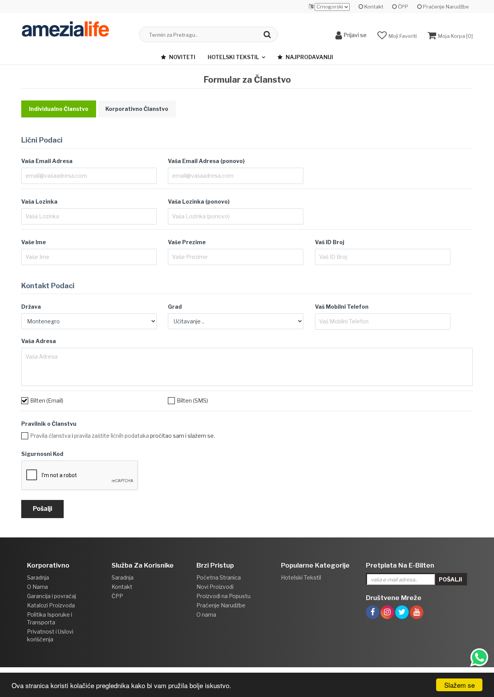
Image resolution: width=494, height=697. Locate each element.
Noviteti (181, 57)
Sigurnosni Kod (42, 453)
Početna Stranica (218, 577)
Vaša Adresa (38, 341)
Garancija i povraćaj (51, 596)
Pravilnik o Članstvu (48, 423)
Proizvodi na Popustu (223, 596)
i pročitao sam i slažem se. (122, 435)
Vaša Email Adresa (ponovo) (206, 161)
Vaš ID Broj (329, 242)
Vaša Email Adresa (47, 161)
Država (31, 306)
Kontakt (373, 6)
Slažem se (459, 685)
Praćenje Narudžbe (445, 6)
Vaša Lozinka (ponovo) (199, 201)
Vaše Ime (33, 242)
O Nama (37, 586)
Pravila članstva (50, 435)
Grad (175, 306)
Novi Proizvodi (214, 586)
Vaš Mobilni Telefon (342, 306)
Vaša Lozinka (39, 201)
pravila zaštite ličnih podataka (111, 435)
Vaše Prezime (187, 242)
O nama (206, 614)
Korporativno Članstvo (136, 108)
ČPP (402, 6)
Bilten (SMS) (192, 400)
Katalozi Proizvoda (51, 605)
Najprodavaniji (308, 57)
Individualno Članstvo (58, 108)
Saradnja (38, 577)
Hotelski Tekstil (233, 57)
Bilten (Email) (46, 400)
